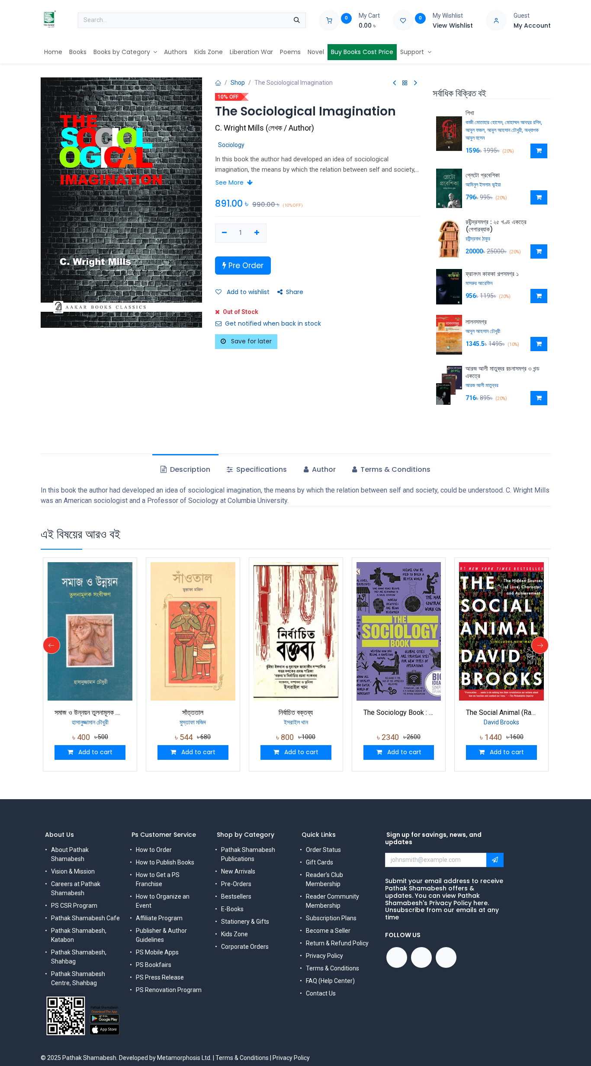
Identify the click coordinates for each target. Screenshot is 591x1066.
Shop (238, 82)
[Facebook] (396, 957)
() (264, 127)
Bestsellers (236, 896)
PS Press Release (160, 977)
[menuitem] (53, 52)
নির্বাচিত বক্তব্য (296, 712)
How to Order (154, 849)
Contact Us (321, 993)
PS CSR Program (74, 905)
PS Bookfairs (153, 964)
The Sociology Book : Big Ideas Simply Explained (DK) (398, 712)
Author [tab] (323, 469)
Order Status (323, 849)
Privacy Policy (324, 955)
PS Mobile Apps (157, 952)
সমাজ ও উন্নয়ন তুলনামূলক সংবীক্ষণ (90, 712)
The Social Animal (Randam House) (501, 712)
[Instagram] (446, 957)
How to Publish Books (165, 862)
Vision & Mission (73, 871)
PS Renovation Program (169, 989)
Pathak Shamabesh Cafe (85, 918)
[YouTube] (421, 957)
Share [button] (294, 292)
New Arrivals (238, 871)
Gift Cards (319, 862)
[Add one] (257, 233)
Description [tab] (189, 469)
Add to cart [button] (94, 752)
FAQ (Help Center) (330, 980)
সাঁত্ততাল (192, 712)
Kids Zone (234, 934)
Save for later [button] (250, 341)
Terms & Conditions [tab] (394, 469)
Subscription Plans (331, 918)
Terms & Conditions (332, 968)
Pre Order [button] (244, 265)
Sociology (231, 144)
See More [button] (230, 182)
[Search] (296, 20)
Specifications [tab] (260, 469)
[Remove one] (225, 233)
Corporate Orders (245, 946)
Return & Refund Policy (337, 943)
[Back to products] (405, 83)
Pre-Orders (236, 883)
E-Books (232, 909)
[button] (538, 151)
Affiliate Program (159, 918)
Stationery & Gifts (245, 921)
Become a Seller (328, 930)
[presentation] (51, 645)
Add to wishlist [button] (247, 292)
